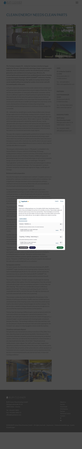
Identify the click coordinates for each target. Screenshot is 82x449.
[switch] (61, 224)
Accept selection (23, 247)
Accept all (60, 247)
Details (57, 230)
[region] (41, 225)
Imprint (56, 201)
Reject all (32, 247)
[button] (60, 224)
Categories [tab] (23, 219)
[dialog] (41, 224)
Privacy (61, 201)
